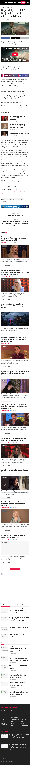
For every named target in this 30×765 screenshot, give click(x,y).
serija (6, 199)
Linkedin (4, 194)
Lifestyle (13, 713)
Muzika (4, 246)
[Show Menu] (2, 2)
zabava (4, 201)
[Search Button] (28, 2)
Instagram (10, 192)
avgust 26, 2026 (13, 129)
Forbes (6, 71)
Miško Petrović (5, 343)
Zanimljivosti (24, 725)
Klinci (2, 721)
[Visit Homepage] (15, 2)
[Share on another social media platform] (24, 38)
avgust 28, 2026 (14, 343)
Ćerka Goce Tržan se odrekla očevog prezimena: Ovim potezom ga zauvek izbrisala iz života (19, 126)
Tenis (22, 713)
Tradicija (23, 715)
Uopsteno (23, 719)
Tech (22, 711)
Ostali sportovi (15, 717)
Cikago (3, 715)
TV (11, 7)
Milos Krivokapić (6, 242)
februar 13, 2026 (5, 19)
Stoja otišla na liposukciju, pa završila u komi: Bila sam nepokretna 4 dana (17, 118)
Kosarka (13, 711)
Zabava (7, 7)
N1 (4, 186)
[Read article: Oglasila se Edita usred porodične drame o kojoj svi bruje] (15, 483)
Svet (12, 725)
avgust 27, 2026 (13, 121)
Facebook (17, 192)
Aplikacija (3, 758)
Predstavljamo (15, 719)
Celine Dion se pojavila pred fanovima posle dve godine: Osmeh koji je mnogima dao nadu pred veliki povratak (15, 238)
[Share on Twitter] (15, 38)
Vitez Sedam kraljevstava (16, 199)
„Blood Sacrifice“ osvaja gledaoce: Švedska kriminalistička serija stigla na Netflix (13, 306)
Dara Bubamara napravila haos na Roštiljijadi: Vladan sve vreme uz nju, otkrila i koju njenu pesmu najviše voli (15, 272)
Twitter (22, 192)
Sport (12, 721)
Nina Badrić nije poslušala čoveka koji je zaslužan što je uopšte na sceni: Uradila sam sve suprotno (13, 339)
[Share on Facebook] (5, 38)
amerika (3, 713)
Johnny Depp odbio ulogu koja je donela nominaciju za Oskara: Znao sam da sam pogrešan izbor (14, 406)
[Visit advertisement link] (15, 75)
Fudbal (3, 719)
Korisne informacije (4, 724)
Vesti (22, 721)
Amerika (3, 711)
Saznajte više (7, 265)
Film (3, 380)
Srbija (12, 723)
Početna (3, 7)
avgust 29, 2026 (14, 242)
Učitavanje (15, 568)
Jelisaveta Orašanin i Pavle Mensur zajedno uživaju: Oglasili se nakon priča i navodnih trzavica (15, 373)
